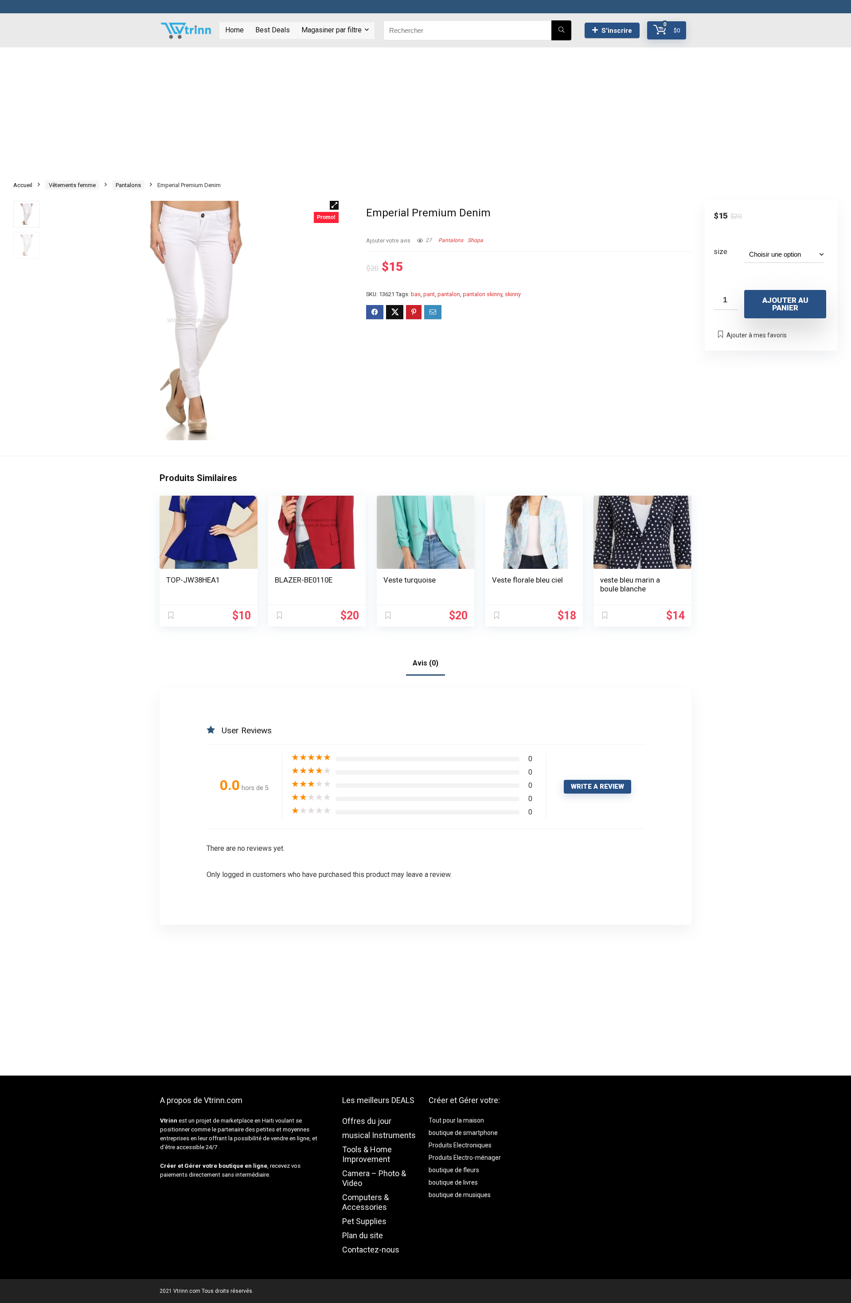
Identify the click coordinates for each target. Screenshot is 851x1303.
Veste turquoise (409, 579)
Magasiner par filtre (331, 30)
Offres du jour (366, 1121)
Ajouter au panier (785, 304)
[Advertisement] (425, 109)
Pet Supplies (364, 1221)
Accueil (22, 185)
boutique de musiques (460, 1194)
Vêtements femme (72, 185)
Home (234, 30)
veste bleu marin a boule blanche (630, 584)
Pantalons (128, 185)
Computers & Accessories (365, 1202)
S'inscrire (616, 31)
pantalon (448, 294)
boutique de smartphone (463, 1132)
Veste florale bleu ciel (527, 579)
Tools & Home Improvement (367, 1154)
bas (416, 294)
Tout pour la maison (456, 1120)
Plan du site (362, 1235)
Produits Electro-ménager (465, 1157)
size (720, 251)
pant (429, 294)
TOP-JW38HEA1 (193, 579)
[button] (334, 205)
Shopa (475, 240)
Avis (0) (425, 663)
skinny (513, 294)
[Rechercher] (561, 30)
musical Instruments (379, 1135)
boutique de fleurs (454, 1170)
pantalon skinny (482, 294)
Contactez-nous (370, 1249)
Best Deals (272, 30)
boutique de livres (453, 1182)
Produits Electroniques (460, 1145)
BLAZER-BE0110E (303, 579)
